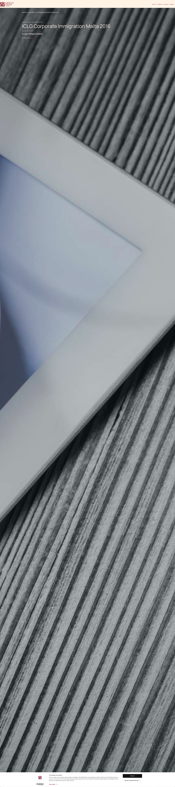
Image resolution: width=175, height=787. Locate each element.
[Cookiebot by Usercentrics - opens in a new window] (40, 784)
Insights (172, 4)
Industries (166, 4)
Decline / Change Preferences (132, 780)
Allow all (132, 775)
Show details (52, 784)
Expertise (160, 4)
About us (154, 4)
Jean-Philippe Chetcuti (33, 34)
